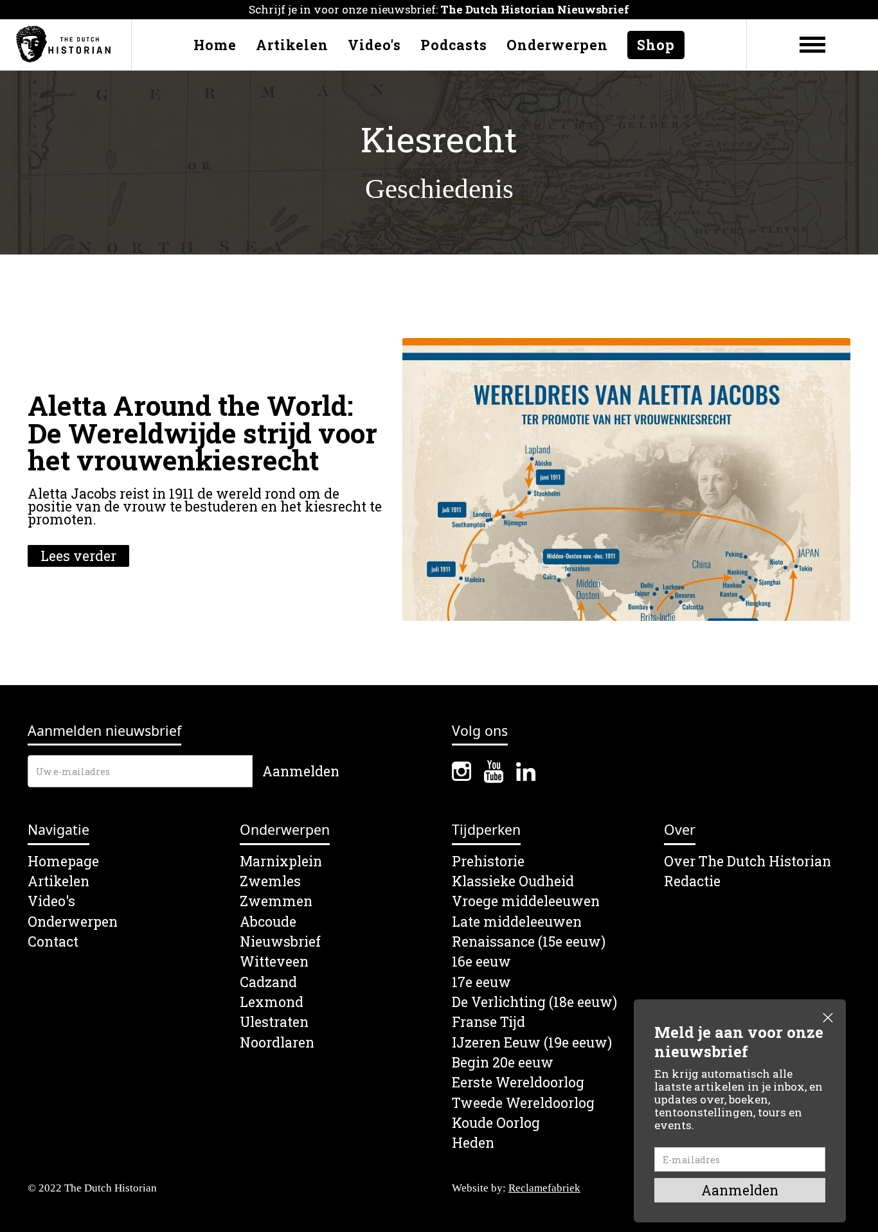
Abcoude (268, 922)
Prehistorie (488, 861)
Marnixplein (281, 861)
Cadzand (268, 982)
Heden (473, 1143)
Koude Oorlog (496, 1123)
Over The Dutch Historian (747, 861)
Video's (374, 45)
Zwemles (270, 881)
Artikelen (292, 45)
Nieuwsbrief (280, 942)
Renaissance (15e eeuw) (528, 942)
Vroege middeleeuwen (526, 901)
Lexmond (271, 1002)
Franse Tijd (488, 1022)
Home (215, 45)
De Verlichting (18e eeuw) (534, 1002)
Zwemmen (276, 901)
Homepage (63, 861)
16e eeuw (481, 962)
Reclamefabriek (544, 1188)
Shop (656, 45)
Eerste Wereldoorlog (518, 1082)
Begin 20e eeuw (502, 1062)
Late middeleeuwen (517, 922)
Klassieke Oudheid (513, 881)
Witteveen (274, 962)
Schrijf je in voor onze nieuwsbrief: (439, 9)
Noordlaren (277, 1042)
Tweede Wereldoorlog (523, 1103)
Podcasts (453, 45)
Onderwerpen (557, 45)
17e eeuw (481, 982)
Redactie (692, 881)
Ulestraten (274, 1022)
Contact (53, 942)
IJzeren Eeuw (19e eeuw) (532, 1042)
